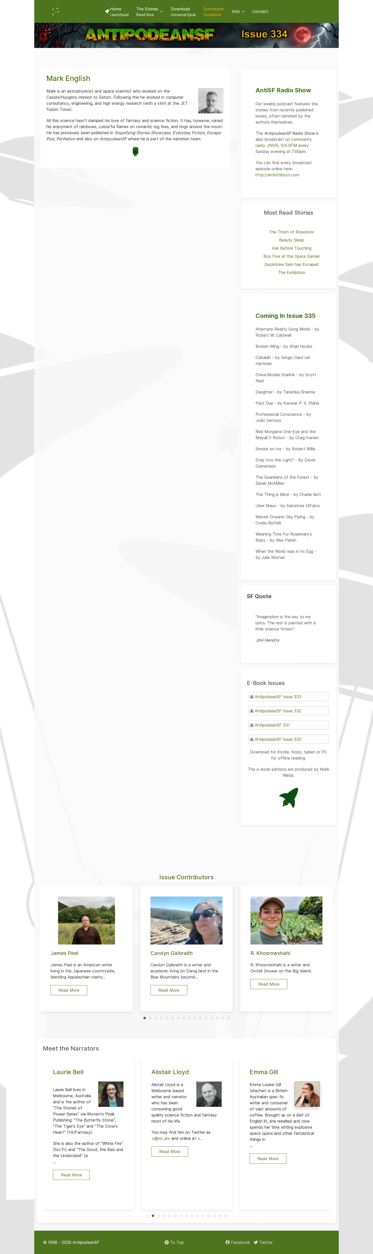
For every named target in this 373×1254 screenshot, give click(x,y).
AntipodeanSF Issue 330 (278, 739)
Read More (71, 1174)
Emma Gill (264, 1072)
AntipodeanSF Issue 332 (278, 710)
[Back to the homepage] (55, 11)
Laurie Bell (68, 1072)
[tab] (144, 1018)
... (201, 1138)
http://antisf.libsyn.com (277, 174)
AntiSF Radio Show (283, 90)
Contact (260, 11)
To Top (176, 1242)
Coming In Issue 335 (286, 315)
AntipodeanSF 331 (272, 725)
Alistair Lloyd (170, 1072)
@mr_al (160, 1138)
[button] (149, 11)
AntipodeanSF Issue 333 (278, 696)
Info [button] (236, 11)
